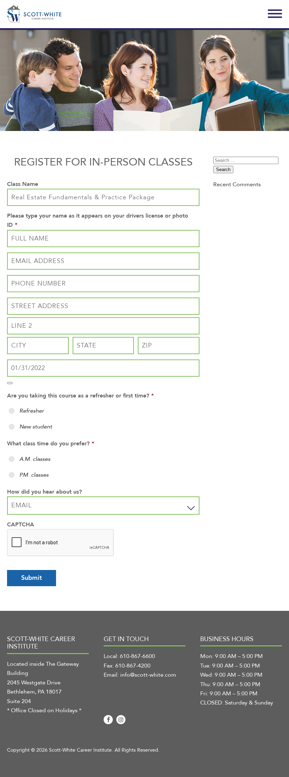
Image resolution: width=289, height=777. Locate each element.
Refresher (31, 411)
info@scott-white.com (148, 675)
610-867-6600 (137, 656)
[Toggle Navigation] (275, 14)
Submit (31, 578)
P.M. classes (34, 475)
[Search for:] (245, 160)
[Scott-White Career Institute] (34, 14)
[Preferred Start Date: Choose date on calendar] (10, 383)
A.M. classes (34, 459)
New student (35, 427)
